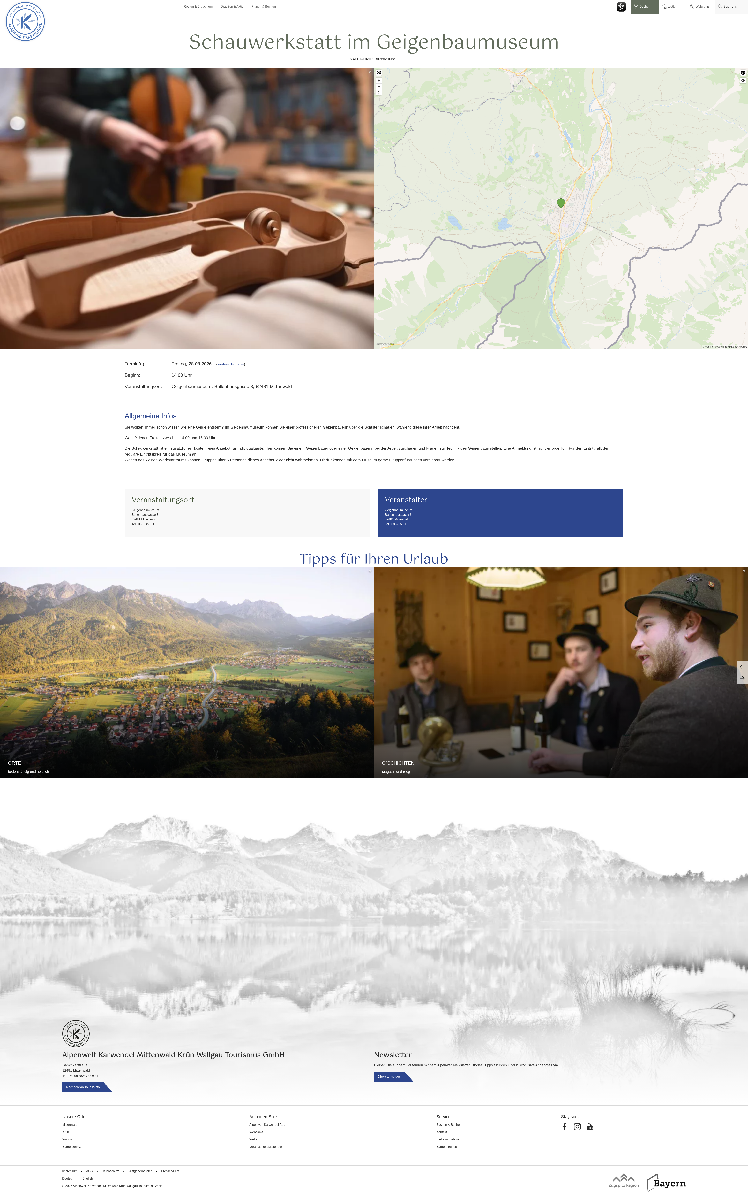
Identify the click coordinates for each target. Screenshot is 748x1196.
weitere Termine (230, 364)
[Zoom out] (379, 86)
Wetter (672, 6)
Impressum (69, 1171)
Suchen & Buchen (448, 1124)
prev (742, 666)
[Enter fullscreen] (379, 73)
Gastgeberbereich (140, 1171)
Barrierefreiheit (446, 1146)
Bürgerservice (72, 1146)
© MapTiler (708, 346)
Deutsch (68, 1178)
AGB (89, 1171)
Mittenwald (69, 1124)
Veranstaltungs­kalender (265, 1146)
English (87, 1178)
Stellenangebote (447, 1139)
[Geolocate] (743, 80)
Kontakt (441, 1132)
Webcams (702, 6)
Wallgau (68, 1139)
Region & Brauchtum (198, 6)
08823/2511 (146, 524)
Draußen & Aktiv (232, 6)
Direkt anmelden (389, 1076)
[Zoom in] (379, 80)
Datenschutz (110, 1171)
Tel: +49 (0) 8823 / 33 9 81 (80, 1075)
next (742, 678)
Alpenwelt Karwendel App (267, 1124)
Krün (65, 1132)
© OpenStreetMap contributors (731, 346)
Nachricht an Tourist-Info (83, 1087)
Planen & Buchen (263, 6)
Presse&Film (170, 1171)
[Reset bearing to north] (379, 92)
